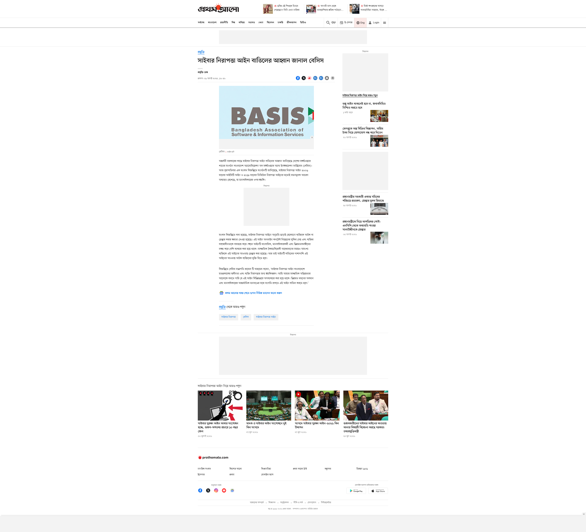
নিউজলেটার (326, 502)
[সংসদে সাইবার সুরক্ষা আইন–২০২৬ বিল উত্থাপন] (317, 405)
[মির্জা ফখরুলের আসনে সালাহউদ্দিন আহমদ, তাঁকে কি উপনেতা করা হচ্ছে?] (354, 9)
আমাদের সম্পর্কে (257, 502)
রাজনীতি (224, 22)
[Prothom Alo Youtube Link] (226, 491)
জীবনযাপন (292, 22)
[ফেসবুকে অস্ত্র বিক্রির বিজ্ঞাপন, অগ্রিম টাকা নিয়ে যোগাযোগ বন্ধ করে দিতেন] (379, 141)
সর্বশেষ (201, 22)
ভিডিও (303, 22)
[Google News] (232, 491)
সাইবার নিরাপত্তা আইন (266, 317)
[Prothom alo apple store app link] (378, 491)
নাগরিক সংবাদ (204, 469)
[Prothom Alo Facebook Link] (202, 491)
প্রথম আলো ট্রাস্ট (300, 469)
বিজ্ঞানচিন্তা (266, 469)
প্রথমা (232, 474)
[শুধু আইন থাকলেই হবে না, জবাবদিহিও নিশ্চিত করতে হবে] (379, 116)
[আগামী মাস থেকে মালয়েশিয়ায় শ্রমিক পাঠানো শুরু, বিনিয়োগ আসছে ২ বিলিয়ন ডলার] (311, 9)
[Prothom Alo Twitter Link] (210, 491)
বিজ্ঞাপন (272, 502)
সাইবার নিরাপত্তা (228, 317)
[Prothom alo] (218, 8)
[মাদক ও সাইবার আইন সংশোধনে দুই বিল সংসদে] (268, 405)
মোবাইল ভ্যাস (267, 474)
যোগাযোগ (312, 502)
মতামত (251, 22)
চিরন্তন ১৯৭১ (362, 469)
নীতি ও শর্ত (298, 502)
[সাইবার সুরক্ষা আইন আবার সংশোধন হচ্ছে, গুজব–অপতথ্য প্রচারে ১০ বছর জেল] (220, 405)
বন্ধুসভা (328, 469)
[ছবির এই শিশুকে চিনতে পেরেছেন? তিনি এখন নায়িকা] (268, 9)
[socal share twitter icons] (304, 80)
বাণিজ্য (242, 22)
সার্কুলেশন (284, 502)
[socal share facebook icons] (298, 80)
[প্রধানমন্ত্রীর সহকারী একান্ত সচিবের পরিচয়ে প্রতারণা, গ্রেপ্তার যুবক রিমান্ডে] (379, 209)
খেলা (261, 22)
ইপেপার (201, 474)
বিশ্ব (233, 22)
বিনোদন (270, 22)
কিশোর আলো (236, 469)
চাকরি (280, 22)
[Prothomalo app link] (356, 491)
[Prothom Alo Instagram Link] (218, 491)
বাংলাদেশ (212, 22)
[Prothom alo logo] (213, 458)
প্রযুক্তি (201, 52)
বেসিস (246, 317)
